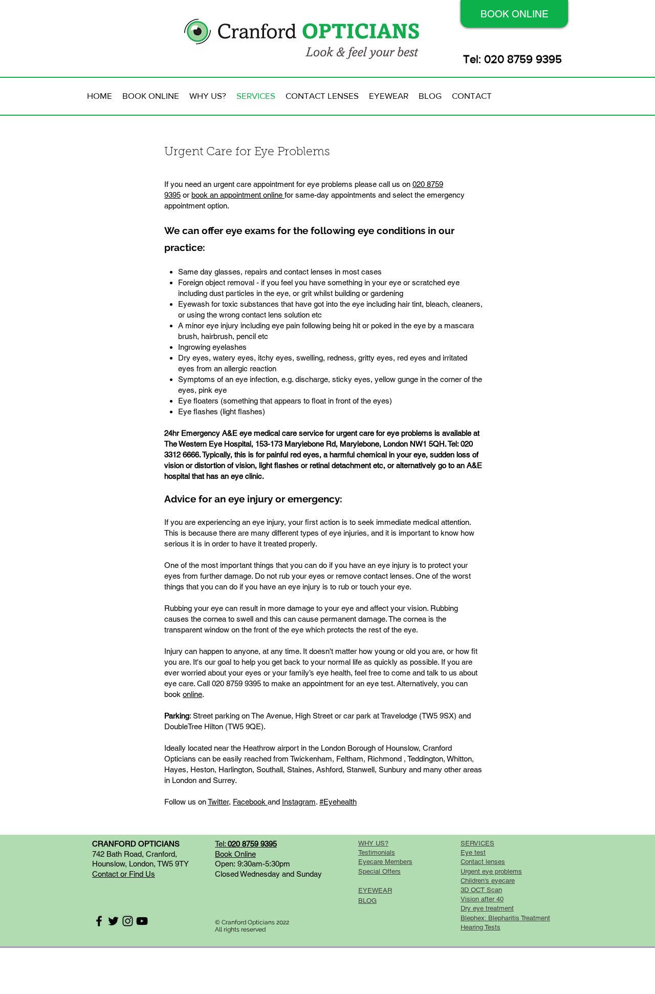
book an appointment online (238, 195)
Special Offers (379, 871)
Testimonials (376, 852)
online (192, 694)
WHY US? (373, 843)
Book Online (235, 854)
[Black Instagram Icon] (128, 921)
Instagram (299, 801)
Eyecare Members (385, 861)
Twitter (218, 801)
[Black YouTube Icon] (142, 921)
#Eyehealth (338, 801)
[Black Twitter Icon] (113, 921)
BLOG (367, 900)
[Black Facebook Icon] (99, 921)
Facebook (250, 801)
